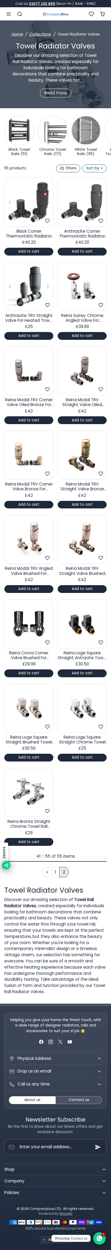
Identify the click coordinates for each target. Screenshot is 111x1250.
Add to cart (28, 251)
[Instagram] (51, 1041)
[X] (60, 1041)
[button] (8, 13)
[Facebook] (41, 1041)
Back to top (58, 1239)
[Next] (48, 202)
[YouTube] (69, 1041)
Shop (9, 1169)
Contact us (79, 1099)
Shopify (66, 1213)
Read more (55, 93)
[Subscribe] (98, 1147)
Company (14, 1181)
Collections (40, 34)
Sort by (93, 168)
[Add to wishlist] (47, 221)
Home (17, 34)
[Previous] (10, 202)
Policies (11, 1192)
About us (32, 1099)
